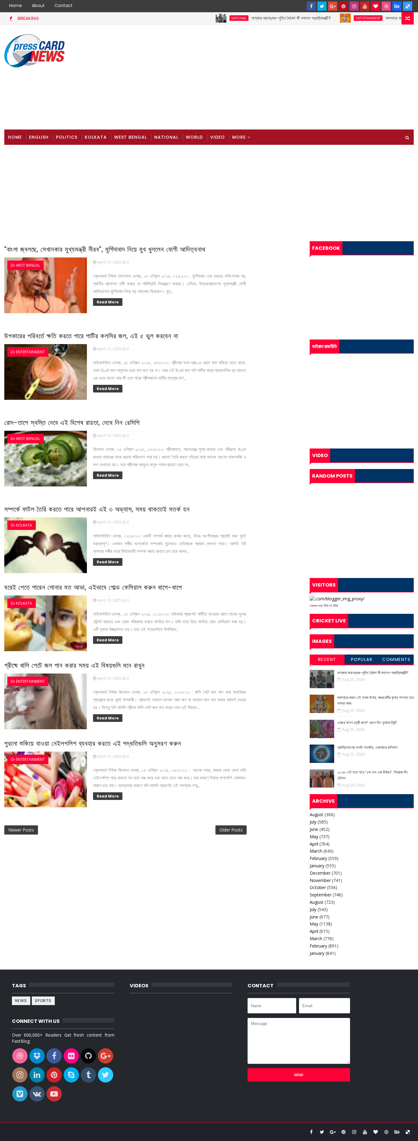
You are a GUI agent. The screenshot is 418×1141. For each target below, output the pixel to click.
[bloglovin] (375, 6)
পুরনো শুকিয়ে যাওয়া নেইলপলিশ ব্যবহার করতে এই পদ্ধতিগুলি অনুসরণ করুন (92, 743)
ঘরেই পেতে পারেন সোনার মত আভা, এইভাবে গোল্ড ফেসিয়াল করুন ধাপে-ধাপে (93, 587)
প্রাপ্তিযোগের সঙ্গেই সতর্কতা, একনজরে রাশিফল (367, 747)
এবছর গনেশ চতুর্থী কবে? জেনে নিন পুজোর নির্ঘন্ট (367, 723)
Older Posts (231, 830)
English (39, 137)
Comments (396, 659)
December (320, 873)
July (313, 822)
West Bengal (130, 137)
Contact (63, 5)
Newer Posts (21, 830)
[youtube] (364, 6)
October (318, 887)
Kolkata (96, 137)
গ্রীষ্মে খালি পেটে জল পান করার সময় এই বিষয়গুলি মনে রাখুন (74, 665)
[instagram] (354, 6)
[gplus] (332, 6)
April (314, 844)
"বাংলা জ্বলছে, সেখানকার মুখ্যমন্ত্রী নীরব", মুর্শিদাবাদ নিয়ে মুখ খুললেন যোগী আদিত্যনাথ (105, 249)
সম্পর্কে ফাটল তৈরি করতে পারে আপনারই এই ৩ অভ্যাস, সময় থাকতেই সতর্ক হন (97, 509)
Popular (362, 659)
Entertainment (348, 18)
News (21, 1000)
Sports (43, 1000)
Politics (66, 137)
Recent (327, 659)
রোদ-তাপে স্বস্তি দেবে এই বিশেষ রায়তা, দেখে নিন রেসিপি (72, 422)
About (38, 5)
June (314, 829)
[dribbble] (386, 6)
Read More (108, 302)
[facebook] (311, 6)
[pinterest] (343, 6)
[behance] (396, 6)
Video (217, 137)
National (219, 18)
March (316, 851)
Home (15, 5)
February (318, 858)
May (314, 836)
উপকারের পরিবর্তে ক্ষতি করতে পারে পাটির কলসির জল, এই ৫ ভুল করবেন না (91, 336)
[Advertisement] (302, 77)
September (320, 895)
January (317, 866)
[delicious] (407, 6)
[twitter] (322, 6)
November (320, 880)
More (239, 137)
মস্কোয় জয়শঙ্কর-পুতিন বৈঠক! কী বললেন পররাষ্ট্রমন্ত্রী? (271, 18)
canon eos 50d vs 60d (324, 605)
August (316, 814)
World (194, 137)
